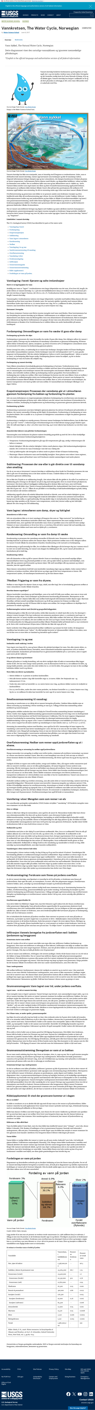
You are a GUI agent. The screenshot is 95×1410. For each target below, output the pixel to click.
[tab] (8, 40)
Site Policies (37, 1369)
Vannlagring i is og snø (17, 247)
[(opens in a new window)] (68, 1394)
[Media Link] (22, 89)
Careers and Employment (53, 1377)
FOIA (19, 1369)
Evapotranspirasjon (16, 233)
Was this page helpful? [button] (78, 1408)
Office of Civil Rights (6, 1383)
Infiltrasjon (13, 262)
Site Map (68, 1369)
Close (90, 6)
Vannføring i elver (16, 256)
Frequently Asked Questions (83, 12)
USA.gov (20, 1377)
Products (34, 15)
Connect (50, 15)
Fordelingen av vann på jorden (20, 273)
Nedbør (12, 244)
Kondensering (14, 241)
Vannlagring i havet (16, 227)
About (58, 15)
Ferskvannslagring (16, 259)
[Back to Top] (88, 1403)
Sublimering (14, 235)
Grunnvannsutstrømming (19, 268)
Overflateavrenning (16, 253)
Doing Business (70, 1377)
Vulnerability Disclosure (37, 1377)
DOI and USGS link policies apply (86, 1371)
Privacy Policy (54, 1369)
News (43, 15)
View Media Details (30, 107)
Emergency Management (85, 1377)
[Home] (9, 17)
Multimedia (19, 40)
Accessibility (5, 1369)
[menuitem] (26, 14)
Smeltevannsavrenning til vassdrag (22, 250)
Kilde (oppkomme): (16, 271)
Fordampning (14, 230)
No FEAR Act (5, 1377)
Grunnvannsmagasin (17, 265)
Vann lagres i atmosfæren (18, 238)
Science (26, 15)
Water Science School (10, 21)
